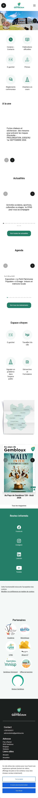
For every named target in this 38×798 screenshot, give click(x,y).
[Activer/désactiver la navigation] (34, 5)
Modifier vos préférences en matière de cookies (17, 591)
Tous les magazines (19, 506)
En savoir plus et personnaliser (19, 785)
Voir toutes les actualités (19, 233)
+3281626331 (9, 730)
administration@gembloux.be (14, 733)
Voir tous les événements (19, 305)
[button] (35, 20)
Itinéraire (6, 749)
